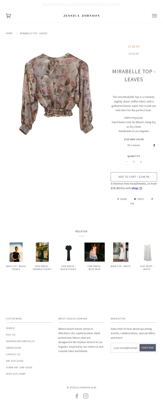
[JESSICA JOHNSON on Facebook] (77, 397)
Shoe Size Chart (16, 373)
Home (9, 33)
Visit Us (10, 334)
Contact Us (13, 354)
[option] (55, 93)
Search (10, 328)
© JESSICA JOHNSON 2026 (81, 387)
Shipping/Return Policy (20, 341)
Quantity (133, 156)
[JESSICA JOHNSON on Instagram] (86, 397)
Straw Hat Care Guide (19, 367)
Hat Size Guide (15, 361)
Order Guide (13, 347)
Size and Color (134, 139)
